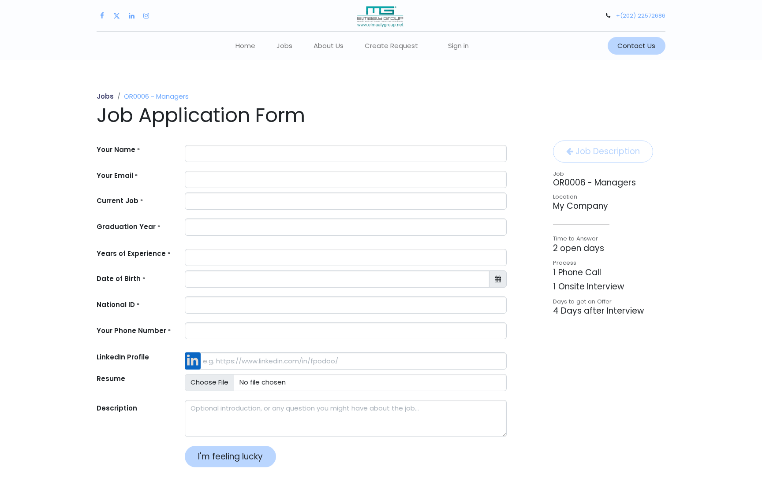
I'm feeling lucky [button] (230, 456)
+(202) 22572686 (640, 15)
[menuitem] (245, 46)
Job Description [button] (606, 151)
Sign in (458, 45)
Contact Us (636, 45)
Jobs (105, 96)
